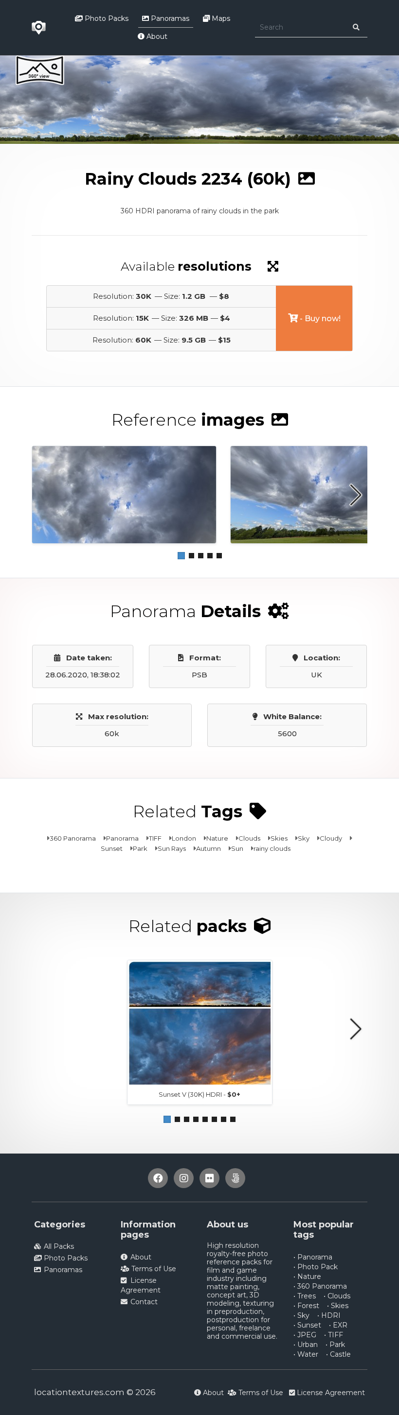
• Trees (304, 1296)
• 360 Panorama (320, 1286)
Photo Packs (105, 18)
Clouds (249, 838)
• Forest (306, 1305)
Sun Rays (172, 848)
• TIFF (333, 1334)
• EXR (338, 1325)
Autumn (208, 848)
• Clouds (337, 1296)
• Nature (307, 1276)
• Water (305, 1354)
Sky (303, 838)
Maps (220, 18)
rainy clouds (272, 848)
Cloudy (331, 838)
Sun (237, 848)
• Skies (337, 1305)
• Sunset (307, 1325)
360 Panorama (73, 838)
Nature (217, 838)
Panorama (122, 838)
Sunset (112, 848)
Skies (279, 838)
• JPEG (304, 1334)
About (156, 36)
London (184, 838)
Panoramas (169, 18)
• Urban (305, 1344)
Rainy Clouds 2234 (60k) (155, 152)
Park (140, 848)
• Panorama (312, 1257)
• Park (335, 1344)
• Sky (301, 1315)
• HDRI (329, 1315)
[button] (181, 555)
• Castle (338, 1354)
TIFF (155, 838)
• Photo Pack (315, 1266)
